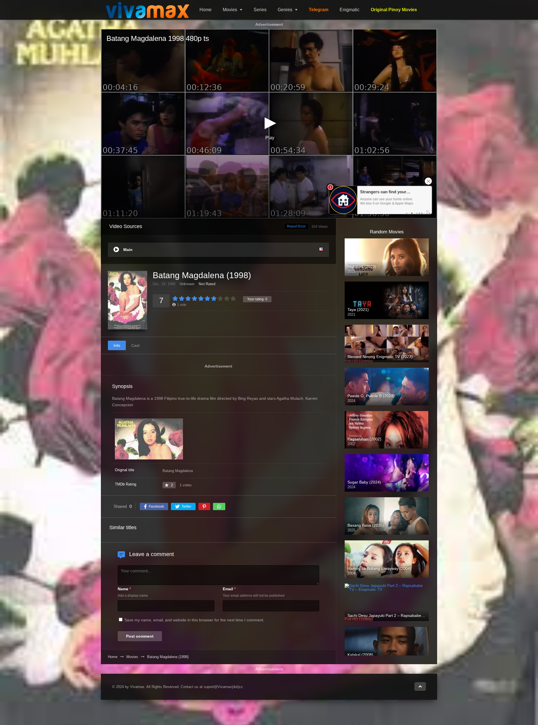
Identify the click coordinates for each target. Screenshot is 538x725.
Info (116, 345)
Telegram (318, 9)
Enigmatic (350, 9)
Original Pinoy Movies (394, 9)
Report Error (296, 226)
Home (206, 9)
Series (260, 9)
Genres (285, 9)
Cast (135, 345)
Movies (230, 9)
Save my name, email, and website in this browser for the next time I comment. (194, 620)
